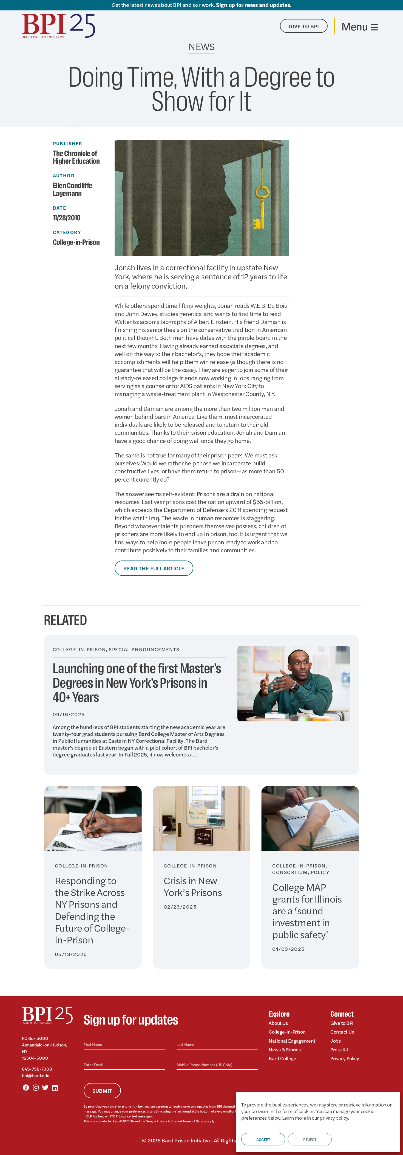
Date (59, 207)
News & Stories (284, 1049)
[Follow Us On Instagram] (36, 1087)
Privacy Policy (166, 1121)
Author (64, 175)
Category (67, 232)
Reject (309, 1139)
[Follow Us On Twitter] (45, 1087)
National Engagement (292, 1040)
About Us (278, 1023)
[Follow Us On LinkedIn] (55, 1087)
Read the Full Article (154, 568)
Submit (102, 1090)
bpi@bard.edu (35, 1075)
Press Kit (339, 1049)
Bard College (282, 1058)
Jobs (335, 1040)
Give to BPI (341, 1023)
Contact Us (342, 1031)
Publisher (68, 143)
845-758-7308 (37, 1069)
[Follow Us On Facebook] (26, 1087)
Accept (263, 1139)
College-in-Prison (76, 242)
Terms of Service (194, 1121)
